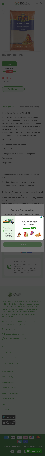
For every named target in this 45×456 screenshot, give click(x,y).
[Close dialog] (42, 217)
